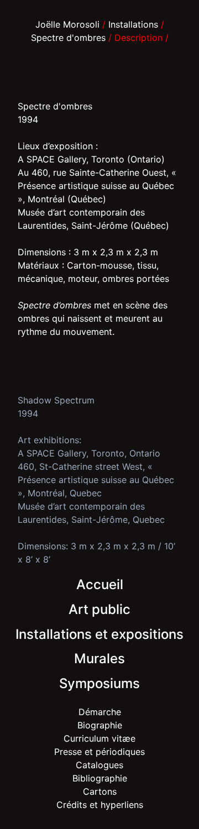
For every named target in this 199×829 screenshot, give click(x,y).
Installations (133, 24)
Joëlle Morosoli (67, 24)
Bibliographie (99, 778)
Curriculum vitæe (99, 738)
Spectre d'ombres (68, 37)
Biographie (99, 725)
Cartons (100, 791)
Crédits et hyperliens (99, 804)
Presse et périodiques (99, 751)
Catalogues (99, 764)
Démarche (99, 711)
